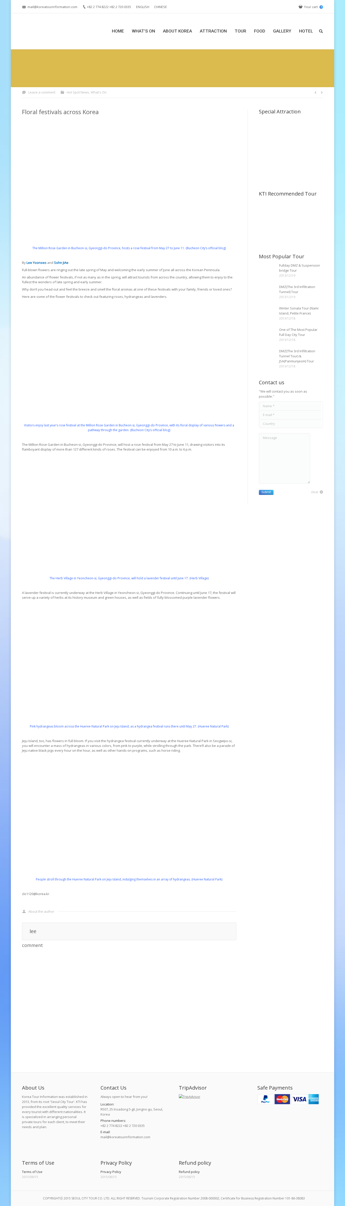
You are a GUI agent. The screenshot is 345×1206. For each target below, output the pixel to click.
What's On (166, 72)
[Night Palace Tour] (288, 211)
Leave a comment (41, 92)
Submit (266, 492)
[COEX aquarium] (307, 148)
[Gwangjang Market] (288, 167)
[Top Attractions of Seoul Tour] (268, 211)
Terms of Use (32, 1171)
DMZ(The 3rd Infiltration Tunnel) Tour (297, 289)
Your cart (313, 7)
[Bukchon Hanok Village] (307, 129)
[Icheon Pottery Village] (288, 148)
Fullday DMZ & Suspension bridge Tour (299, 268)
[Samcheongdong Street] (268, 129)
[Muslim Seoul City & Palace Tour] (268, 230)
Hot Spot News (190, 72)
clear (314, 492)
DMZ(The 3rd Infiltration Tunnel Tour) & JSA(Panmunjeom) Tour (297, 356)
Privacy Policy (111, 1171)
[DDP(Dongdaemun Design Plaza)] (268, 167)
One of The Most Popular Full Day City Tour (298, 332)
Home (148, 72)
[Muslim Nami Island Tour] (288, 230)
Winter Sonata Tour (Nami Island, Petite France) (298, 310)
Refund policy (189, 1171)
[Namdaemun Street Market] (268, 148)
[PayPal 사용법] (288, 1103)
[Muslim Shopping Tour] (307, 211)
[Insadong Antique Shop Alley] (288, 129)
